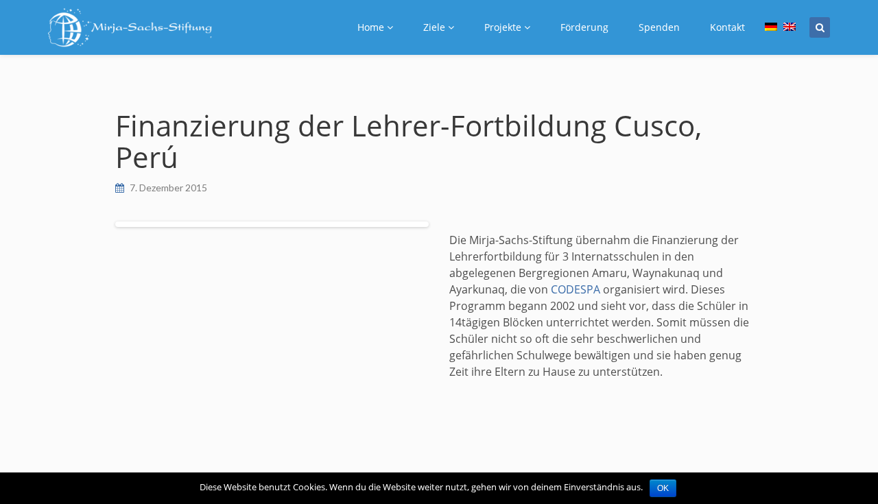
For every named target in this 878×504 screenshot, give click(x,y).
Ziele (434, 27)
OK (663, 488)
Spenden (659, 27)
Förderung (584, 27)
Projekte (502, 27)
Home (370, 27)
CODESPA (575, 289)
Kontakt (727, 27)
